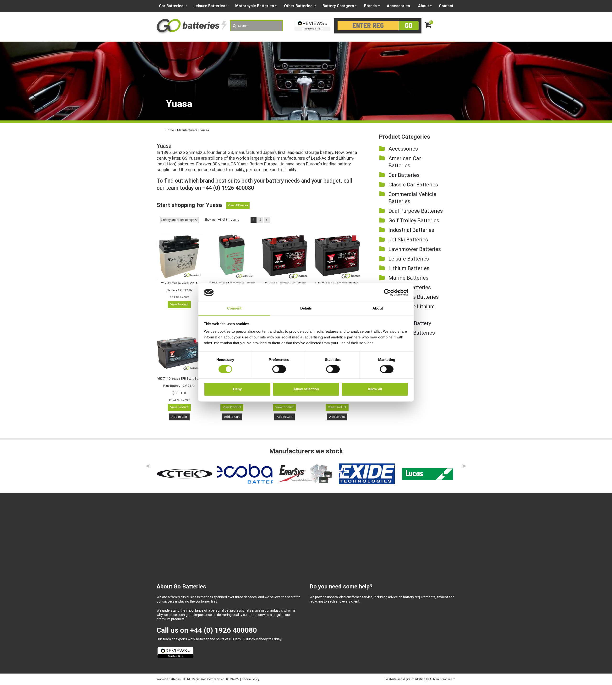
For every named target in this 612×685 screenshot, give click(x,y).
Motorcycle (254, 6)
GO (408, 25)
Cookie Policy (250, 679)
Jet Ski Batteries (408, 240)
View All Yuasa (238, 205)
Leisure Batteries (408, 259)
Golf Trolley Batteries (413, 220)
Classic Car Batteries (413, 185)
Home (169, 130)
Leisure (209, 6)
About (423, 6)
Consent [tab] (234, 308)
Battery (338, 6)
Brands (370, 6)
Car (171, 6)
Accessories (398, 6)
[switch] (279, 369)
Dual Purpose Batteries (415, 211)
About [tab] (377, 308)
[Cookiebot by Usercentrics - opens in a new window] (387, 292)
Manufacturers (187, 130)
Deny (237, 389)
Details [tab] (306, 308)
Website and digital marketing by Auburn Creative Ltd (420, 679)
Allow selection (306, 389)
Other (298, 6)
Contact (446, 6)
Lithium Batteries (408, 268)
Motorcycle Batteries (413, 297)
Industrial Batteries (411, 230)
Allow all (375, 389)
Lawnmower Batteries (414, 249)
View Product (179, 304)
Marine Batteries (408, 278)
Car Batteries (404, 175)
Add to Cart (179, 417)
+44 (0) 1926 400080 (223, 630)
